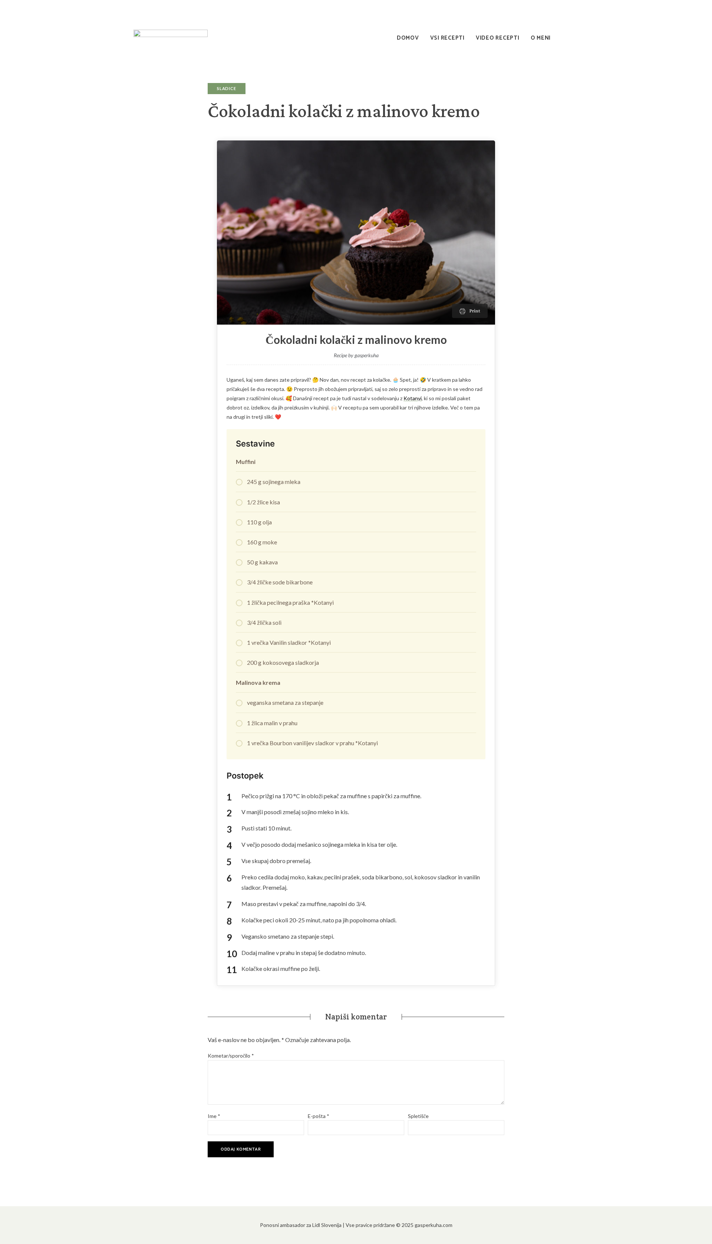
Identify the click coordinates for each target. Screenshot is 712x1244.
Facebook (558, 9)
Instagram (541, 9)
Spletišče (418, 1116)
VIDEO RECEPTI (498, 38)
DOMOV (408, 38)
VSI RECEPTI (447, 38)
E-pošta (318, 1116)
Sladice (226, 88)
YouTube (574, 9)
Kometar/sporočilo (231, 1055)
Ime (214, 1116)
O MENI (541, 38)
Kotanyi (412, 398)
